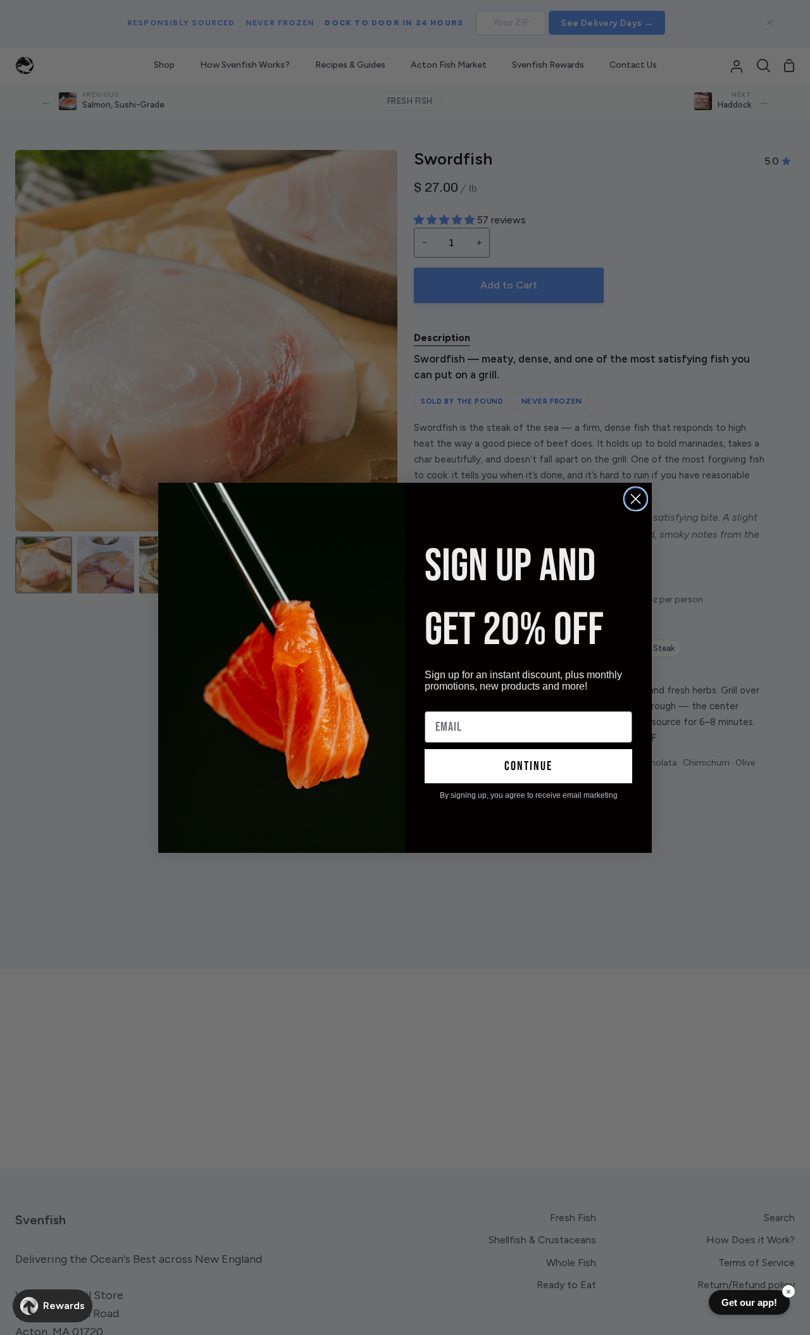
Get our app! (749, 1302)
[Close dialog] (636, 499)
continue (528, 766)
